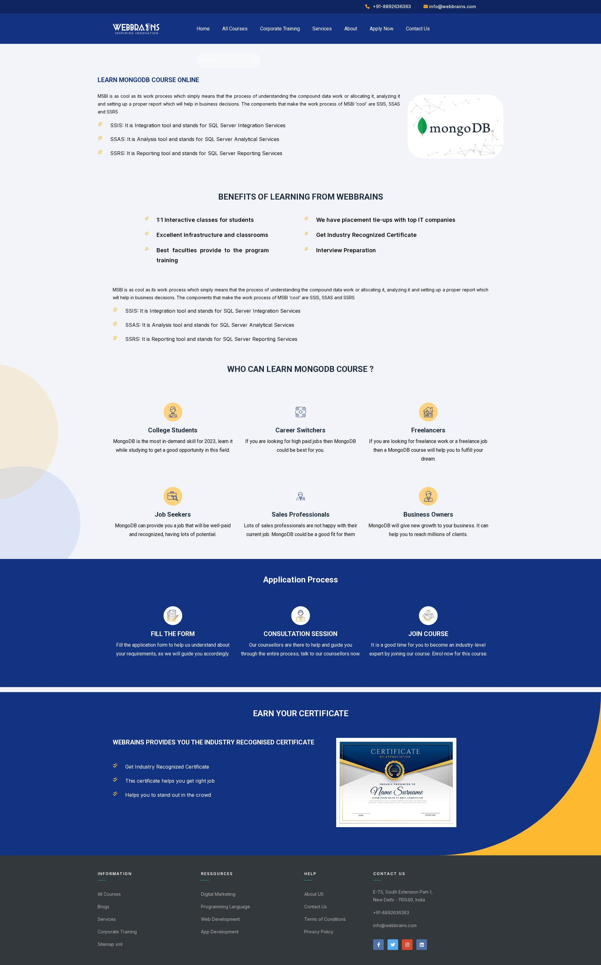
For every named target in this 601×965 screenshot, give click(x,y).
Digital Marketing (218, 894)
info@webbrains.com (452, 6)
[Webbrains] (136, 28)
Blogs (103, 906)
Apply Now (381, 29)
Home (203, 29)
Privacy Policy (318, 931)
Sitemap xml (110, 944)
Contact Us (418, 29)
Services (322, 29)
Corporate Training (280, 29)
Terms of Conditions (325, 919)
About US (314, 894)
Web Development (220, 919)
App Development (220, 931)
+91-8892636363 (392, 6)
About (350, 29)
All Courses (235, 29)
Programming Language (225, 906)
